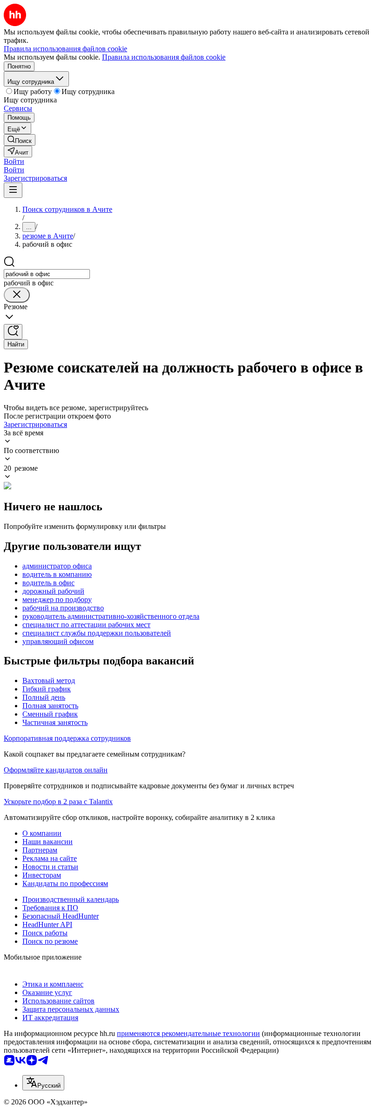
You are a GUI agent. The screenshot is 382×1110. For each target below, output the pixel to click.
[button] (14, 161)
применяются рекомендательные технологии (188, 1033)
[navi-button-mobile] (13, 190)
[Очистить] (17, 295)
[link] (19, 140)
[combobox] (47, 274)
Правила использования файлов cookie (163, 57)
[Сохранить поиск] (13, 331)
